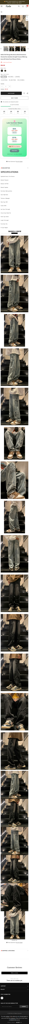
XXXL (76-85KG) (20, 80)
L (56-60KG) (17, 76)
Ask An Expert (19, 161)
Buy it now (14, 98)
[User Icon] (23, 6)
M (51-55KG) (10, 76)
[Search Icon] (18, 6)
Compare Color (24, 41)
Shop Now (14, 150)
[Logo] (8, 6)
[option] (14, 29)
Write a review (14, 973)
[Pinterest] (2, 998)
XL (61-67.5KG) (4, 80)
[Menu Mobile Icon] (1, 6)
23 (3, 101)
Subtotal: (2, 89)
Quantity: (2, 83)
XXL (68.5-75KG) (12, 80)
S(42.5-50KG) (4, 76)
